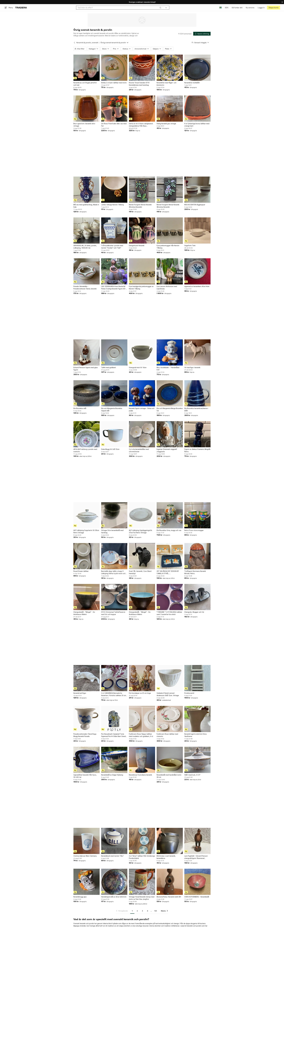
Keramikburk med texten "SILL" (112, 856)
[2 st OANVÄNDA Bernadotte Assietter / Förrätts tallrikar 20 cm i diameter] (114, 678)
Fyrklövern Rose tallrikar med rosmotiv (167, 735)
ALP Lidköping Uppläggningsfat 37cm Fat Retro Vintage (140, 531)
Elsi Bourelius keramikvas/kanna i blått (196, 409)
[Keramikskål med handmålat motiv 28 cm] (170, 760)
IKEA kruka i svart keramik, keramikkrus (166, 857)
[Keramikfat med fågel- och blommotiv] (170, 68)
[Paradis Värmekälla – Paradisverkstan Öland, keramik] (86, 271)
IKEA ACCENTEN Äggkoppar (194, 205)
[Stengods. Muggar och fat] (197, 597)
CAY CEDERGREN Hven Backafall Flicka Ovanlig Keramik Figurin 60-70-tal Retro (113, 287)
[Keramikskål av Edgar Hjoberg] (114, 760)
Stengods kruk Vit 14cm (137, 367)
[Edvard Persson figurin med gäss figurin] (86, 352)
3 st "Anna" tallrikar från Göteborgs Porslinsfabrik (142, 857)
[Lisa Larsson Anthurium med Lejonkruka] (170, 271)
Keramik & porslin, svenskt (87, 43)
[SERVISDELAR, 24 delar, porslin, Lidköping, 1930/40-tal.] (86, 230)
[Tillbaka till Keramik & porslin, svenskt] (74, 42)
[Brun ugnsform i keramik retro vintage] (86, 108)
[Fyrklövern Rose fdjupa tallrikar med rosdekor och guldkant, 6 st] (142, 719)
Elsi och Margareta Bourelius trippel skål (111, 409)
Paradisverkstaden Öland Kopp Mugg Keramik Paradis (84, 735)
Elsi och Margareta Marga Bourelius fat (170, 409)
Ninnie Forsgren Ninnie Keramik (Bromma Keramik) (140, 206)
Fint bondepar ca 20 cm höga (140, 693)
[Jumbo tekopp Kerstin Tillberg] (114, 190)
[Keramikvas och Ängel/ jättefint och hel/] (86, 68)
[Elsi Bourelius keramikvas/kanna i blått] (197, 393)
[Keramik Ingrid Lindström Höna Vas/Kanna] (197, 719)
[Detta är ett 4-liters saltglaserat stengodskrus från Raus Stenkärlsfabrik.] (142, 108)
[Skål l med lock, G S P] (197, 760)
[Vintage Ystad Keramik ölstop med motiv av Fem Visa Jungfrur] (142, 882)
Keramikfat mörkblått (192, 83)
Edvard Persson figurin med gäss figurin (85, 369)
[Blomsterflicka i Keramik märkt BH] (170, 882)
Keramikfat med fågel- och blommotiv (166, 84)
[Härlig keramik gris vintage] (170, 108)
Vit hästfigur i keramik (192, 367)
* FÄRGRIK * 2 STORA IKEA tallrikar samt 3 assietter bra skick (169, 613)
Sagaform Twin (189, 245)
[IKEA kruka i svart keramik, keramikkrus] (170, 841)
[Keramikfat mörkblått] (197, 68)
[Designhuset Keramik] (142, 230)
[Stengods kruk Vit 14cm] (142, 352)
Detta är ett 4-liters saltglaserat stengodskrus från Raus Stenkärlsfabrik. (141, 125)
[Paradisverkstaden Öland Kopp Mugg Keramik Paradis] (86, 719)
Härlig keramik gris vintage (166, 123)
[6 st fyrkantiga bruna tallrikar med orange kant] (197, 108)
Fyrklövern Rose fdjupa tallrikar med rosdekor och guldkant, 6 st (141, 735)
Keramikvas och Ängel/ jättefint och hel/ (85, 84)
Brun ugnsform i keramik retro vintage (84, 125)
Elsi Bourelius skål (79, 408)
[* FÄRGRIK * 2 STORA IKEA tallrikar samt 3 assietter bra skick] (170, 597)
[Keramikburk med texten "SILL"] (114, 841)
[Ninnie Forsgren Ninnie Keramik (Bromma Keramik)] (142, 190)
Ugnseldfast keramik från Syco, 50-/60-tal (85, 776)
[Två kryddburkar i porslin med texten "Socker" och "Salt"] (114, 230)
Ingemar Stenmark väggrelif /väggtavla (167, 450)
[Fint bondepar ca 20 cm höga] (142, 678)
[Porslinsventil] (197, 678)
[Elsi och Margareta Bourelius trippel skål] (114, 393)
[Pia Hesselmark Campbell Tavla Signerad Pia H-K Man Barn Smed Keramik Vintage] (114, 719)
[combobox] (119, 7)
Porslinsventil (189, 693)
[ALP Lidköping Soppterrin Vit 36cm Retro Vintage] (86, 515)
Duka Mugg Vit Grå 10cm (110, 449)
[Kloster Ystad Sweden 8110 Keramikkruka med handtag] (142, 68)
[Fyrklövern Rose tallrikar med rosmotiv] (170, 719)
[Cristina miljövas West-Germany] (86, 841)
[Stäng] (282, 2)
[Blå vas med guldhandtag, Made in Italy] (86, 190)
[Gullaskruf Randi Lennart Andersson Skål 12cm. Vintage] (170, 678)
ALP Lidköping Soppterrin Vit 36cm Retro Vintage (86, 531)
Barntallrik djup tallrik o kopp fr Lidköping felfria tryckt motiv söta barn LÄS (113, 572)
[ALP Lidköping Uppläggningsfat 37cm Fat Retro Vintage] (142, 515)
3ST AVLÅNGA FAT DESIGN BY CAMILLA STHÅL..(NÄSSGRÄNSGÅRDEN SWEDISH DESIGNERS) (168, 572)
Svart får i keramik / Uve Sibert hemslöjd (140, 572)
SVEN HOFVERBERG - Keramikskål (196, 897)
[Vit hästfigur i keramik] (197, 352)
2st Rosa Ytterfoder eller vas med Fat (113, 125)
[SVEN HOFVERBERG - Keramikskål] (197, 882)
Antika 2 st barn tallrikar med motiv (114, 83)
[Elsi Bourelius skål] (86, 393)
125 (155, 911)
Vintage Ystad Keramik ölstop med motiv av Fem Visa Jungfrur (141, 898)
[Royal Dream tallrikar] (86, 556)
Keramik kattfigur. (79, 693)
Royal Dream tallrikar (81, 571)
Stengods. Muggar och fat (194, 612)
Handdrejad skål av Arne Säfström (113, 897)
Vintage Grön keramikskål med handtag (112, 531)
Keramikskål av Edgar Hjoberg (112, 775)
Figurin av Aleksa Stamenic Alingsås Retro (197, 450)
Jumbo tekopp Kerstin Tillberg (112, 205)
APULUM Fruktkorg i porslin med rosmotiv (85, 450)
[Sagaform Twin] (197, 230)
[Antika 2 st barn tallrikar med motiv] (114, 68)
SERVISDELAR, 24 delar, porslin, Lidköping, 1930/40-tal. (85, 247)
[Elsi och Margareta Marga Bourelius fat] (170, 393)
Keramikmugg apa (79, 897)
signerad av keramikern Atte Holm (196, 286)
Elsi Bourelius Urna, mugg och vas (169, 530)
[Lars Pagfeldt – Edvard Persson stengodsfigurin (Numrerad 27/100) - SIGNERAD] (197, 841)
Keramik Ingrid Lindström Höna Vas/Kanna (195, 735)
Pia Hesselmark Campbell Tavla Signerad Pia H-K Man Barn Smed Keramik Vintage (113, 735)
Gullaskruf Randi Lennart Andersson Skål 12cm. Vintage (168, 694)
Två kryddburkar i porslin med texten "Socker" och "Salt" (112, 247)
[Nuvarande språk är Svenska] (220, 8)
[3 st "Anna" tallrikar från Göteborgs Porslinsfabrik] (142, 841)
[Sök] (160, 7)
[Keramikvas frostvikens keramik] (142, 760)
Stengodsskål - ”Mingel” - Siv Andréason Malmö (84, 613)
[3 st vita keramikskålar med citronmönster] (142, 434)
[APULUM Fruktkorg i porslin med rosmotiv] (86, 434)
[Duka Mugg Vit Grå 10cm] (114, 434)
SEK (226, 8)
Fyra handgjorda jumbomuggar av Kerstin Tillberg (141, 287)
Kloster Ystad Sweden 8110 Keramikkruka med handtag (139, 84)
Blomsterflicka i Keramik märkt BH (169, 897)
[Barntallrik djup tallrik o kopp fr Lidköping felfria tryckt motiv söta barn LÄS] (114, 556)
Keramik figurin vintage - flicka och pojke (141, 409)
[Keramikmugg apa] (86, 882)
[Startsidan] (21, 8)
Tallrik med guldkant (108, 367)
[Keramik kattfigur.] (86, 678)
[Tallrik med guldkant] (114, 352)
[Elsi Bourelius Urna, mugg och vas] (170, 515)
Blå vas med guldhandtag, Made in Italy (86, 206)
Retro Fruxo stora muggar (194, 530)
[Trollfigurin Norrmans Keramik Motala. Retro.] (197, 556)
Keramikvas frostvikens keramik (140, 775)
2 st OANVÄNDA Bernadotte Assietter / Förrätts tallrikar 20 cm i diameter (114, 694)
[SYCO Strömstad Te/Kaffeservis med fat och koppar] (114, 597)
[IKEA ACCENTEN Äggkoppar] (197, 190)
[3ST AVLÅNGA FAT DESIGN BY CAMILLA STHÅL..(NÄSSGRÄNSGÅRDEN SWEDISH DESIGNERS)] (170, 556)
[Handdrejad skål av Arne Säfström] (114, 882)
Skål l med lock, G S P (192, 775)
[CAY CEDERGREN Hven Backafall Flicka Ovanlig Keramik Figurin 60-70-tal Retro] (114, 271)
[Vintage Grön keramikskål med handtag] (114, 515)
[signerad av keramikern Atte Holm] (197, 271)
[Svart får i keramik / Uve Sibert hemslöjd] (142, 556)
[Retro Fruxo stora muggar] (197, 515)
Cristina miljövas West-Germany (85, 856)
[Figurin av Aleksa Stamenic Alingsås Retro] (197, 434)
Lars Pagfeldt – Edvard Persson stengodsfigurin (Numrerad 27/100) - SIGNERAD (196, 857)
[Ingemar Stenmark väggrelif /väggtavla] (170, 434)
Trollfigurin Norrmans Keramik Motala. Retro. (195, 572)
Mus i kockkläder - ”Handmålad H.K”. (168, 369)
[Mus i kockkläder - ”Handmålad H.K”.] (170, 352)
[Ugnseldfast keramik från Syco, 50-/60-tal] (86, 760)
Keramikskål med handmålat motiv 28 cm (169, 776)
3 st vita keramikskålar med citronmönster (139, 450)
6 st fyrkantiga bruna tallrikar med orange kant (196, 125)
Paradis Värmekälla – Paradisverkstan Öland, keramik (85, 287)
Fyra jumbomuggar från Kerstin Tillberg (168, 247)
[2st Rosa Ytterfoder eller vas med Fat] (114, 108)
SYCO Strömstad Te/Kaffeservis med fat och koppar (113, 613)
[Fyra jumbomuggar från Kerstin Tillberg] (170, 230)
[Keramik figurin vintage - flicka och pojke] (142, 393)
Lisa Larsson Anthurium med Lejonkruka (167, 287)
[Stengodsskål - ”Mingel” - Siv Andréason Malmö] (86, 597)
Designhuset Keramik (136, 245)
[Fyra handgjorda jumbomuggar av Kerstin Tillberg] (142, 271)
